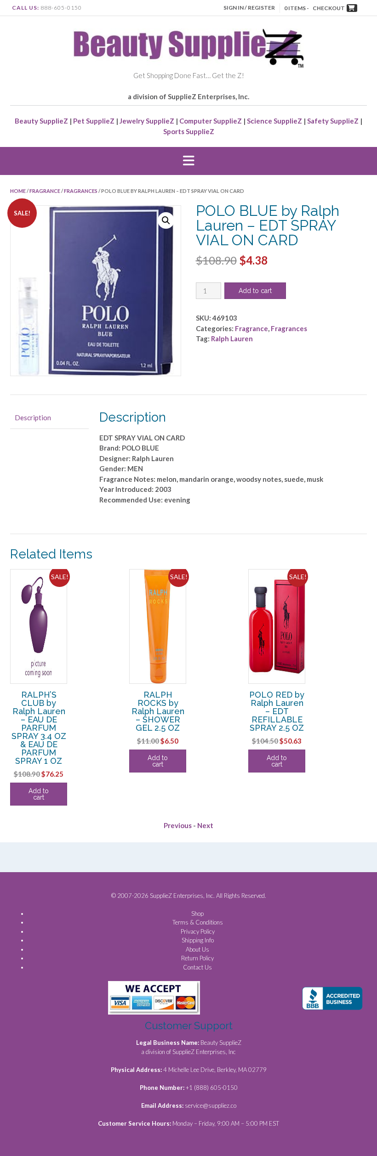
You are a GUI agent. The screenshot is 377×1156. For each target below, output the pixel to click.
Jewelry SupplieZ (147, 121)
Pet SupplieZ (93, 121)
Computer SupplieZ (210, 121)
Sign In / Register (249, 7)
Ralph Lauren (232, 338)
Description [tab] (33, 417)
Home (18, 191)
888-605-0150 (61, 7)
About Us (197, 949)
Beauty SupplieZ (41, 121)
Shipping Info (198, 940)
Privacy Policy (198, 931)
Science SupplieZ (274, 121)
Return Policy (197, 958)
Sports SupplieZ (188, 131)
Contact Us (197, 967)
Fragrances (80, 191)
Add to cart (255, 290)
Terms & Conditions (197, 922)
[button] (188, 161)
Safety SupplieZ (333, 121)
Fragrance (44, 191)
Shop (197, 913)
